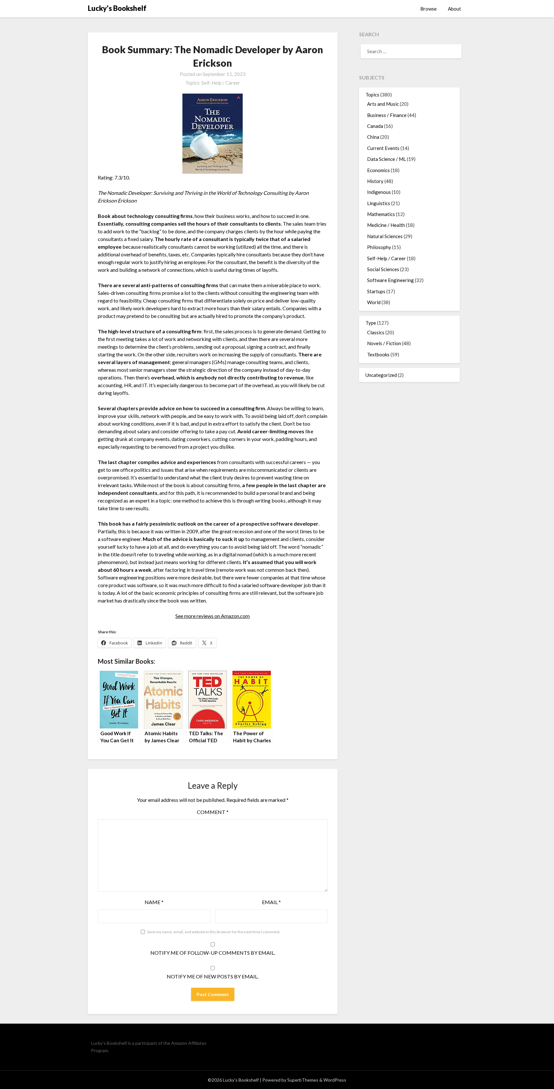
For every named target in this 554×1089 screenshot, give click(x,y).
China (373, 137)
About (454, 9)
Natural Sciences (385, 236)
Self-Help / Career (220, 83)
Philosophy (379, 247)
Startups (376, 291)
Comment (213, 812)
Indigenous (379, 192)
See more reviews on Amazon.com (212, 616)
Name (154, 902)
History (375, 181)
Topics (372, 94)
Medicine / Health (386, 225)
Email (271, 902)
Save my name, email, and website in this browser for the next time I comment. (214, 931)
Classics (375, 332)
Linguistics (378, 203)
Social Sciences (383, 269)
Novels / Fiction (384, 343)
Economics (378, 170)
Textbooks (378, 354)
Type (370, 323)
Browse (428, 9)
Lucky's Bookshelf (117, 8)
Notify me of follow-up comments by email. (212, 953)
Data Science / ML (386, 159)
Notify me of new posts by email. (212, 976)
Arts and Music (383, 104)
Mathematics (381, 214)
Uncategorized (381, 375)
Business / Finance (387, 115)
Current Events (383, 148)
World (374, 302)
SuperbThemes (302, 1080)
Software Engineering (390, 280)
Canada (375, 126)
